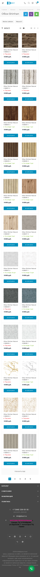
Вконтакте (9, 536)
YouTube (30, 536)
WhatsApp (36, 14)
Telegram (25, 14)
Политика (6, 501)
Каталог (5, 486)
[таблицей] (37, 28)
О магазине (7, 491)
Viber (31, 14)
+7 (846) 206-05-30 (21, 509)
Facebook (15, 536)
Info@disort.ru (21, 516)
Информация (7, 496)
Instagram (20, 536)
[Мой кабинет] (33, 3)
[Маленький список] (20, 28)
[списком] (34, 28)
